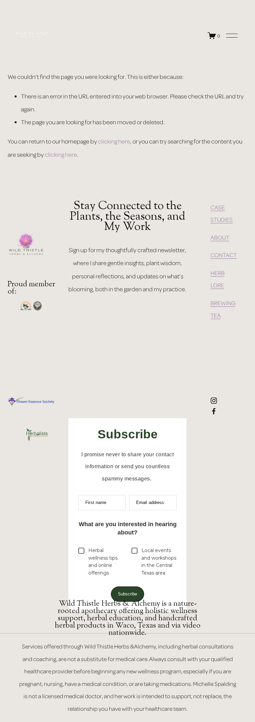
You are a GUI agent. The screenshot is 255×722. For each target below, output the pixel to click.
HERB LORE (218, 279)
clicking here (114, 141)
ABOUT (220, 237)
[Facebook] (214, 411)
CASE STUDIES (222, 213)
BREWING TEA (223, 309)
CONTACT (224, 254)
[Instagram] (214, 400)
